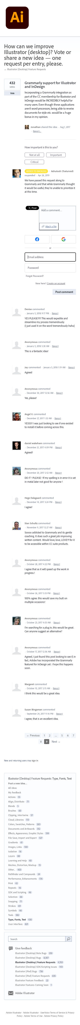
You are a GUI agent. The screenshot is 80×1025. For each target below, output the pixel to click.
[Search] (68, 938)
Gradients (13, 842)
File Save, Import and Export (22, 837)
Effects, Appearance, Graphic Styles (25, 833)
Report (55, 313)
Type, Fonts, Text (62, 778)
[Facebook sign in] (37, 239)
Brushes (12, 810)
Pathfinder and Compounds (21, 874)
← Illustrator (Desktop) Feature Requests (25, 69)
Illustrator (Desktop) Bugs (28, 957)
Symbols (12, 910)
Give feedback (23, 948)
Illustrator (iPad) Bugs (26, 971)
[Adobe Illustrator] (17, 18)
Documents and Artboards (21, 828)
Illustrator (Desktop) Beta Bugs (31, 953)
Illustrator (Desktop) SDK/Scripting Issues (36, 966)
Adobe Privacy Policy (53, 1015)
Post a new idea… (17, 783)
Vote (12, 93)
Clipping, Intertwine (18, 815)
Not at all (36, 155)
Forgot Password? (35, 275)
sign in (35, 760)
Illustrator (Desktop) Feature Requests (29, 778)
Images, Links (15, 846)
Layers (11, 856)
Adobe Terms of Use (33, 1015)
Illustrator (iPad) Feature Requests (32, 975)
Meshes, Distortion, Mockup (22, 865)
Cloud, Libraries (16, 819)
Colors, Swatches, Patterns (21, 824)
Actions (12, 797)
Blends (11, 806)
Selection (12, 896)
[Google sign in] (63, 239)
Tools (10, 914)
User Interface (15, 924)
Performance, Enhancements (22, 878)
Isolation (12, 851)
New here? (50, 283)
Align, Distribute (16, 801)
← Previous (33, 735)
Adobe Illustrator (25, 993)
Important (58, 155)
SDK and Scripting (17, 892)
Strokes (12, 905)
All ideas (12, 787)
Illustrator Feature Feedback (29, 980)
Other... (11, 869)
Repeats (12, 887)
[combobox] (37, 938)
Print (10, 883)
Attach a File (50, 226)
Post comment (64, 292)
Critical (37, 162)
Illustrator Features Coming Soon (32, 984)
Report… (37, 131)
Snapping (12, 901)
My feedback (14, 792)
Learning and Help (17, 860)
